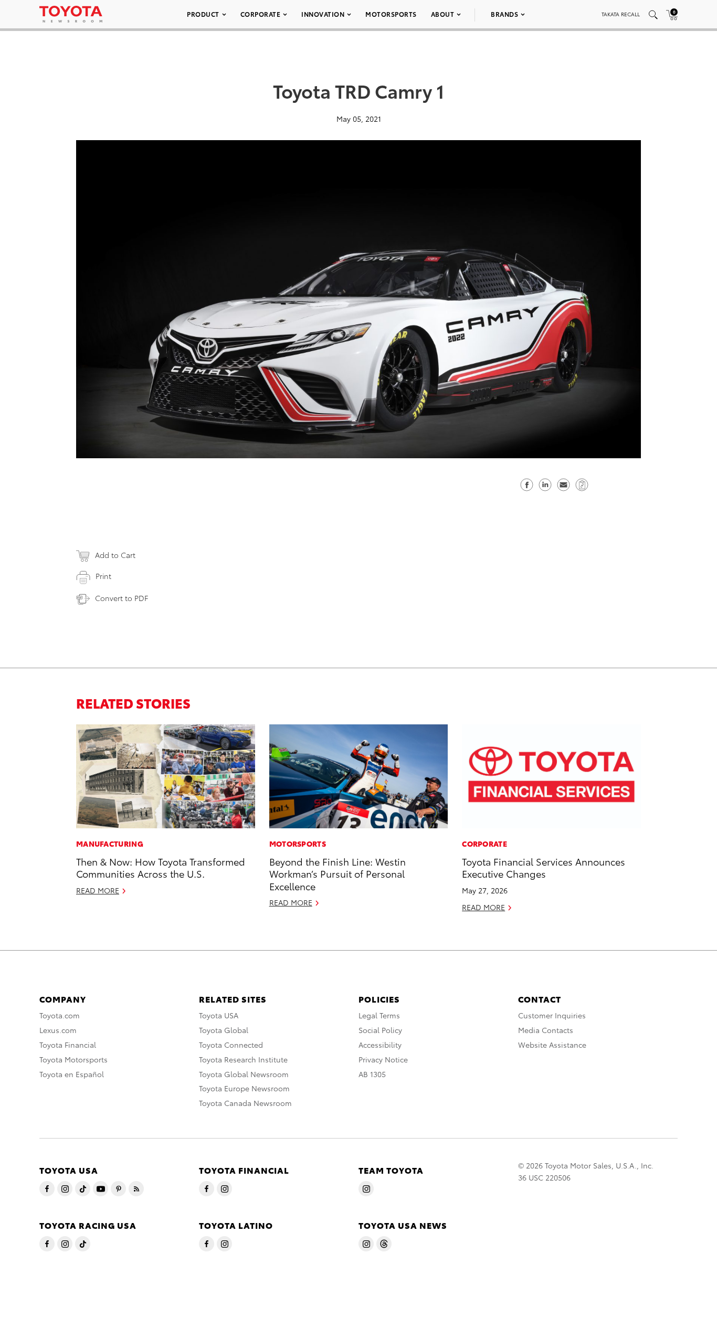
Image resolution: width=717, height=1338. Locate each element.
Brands (504, 13)
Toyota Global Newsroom (244, 1074)
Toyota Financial (67, 1044)
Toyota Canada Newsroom (245, 1103)
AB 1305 (372, 1074)
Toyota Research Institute (243, 1059)
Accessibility (380, 1044)
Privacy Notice (383, 1059)
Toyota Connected (231, 1044)
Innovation (322, 13)
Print (103, 576)
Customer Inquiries (552, 1015)
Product (203, 13)
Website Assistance (552, 1044)
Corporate (260, 13)
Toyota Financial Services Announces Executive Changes (543, 867)
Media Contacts (545, 1030)
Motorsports (391, 13)
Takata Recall (621, 14)
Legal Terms (379, 1015)
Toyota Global (223, 1030)
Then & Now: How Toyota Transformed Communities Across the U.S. (160, 867)
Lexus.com (58, 1030)
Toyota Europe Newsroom (244, 1088)
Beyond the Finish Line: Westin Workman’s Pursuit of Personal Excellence (337, 873)
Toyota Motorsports (73, 1059)
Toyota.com (59, 1015)
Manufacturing (109, 843)
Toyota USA (218, 1015)
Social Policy (380, 1030)
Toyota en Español (71, 1074)
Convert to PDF (121, 598)
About (443, 13)
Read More (97, 890)
